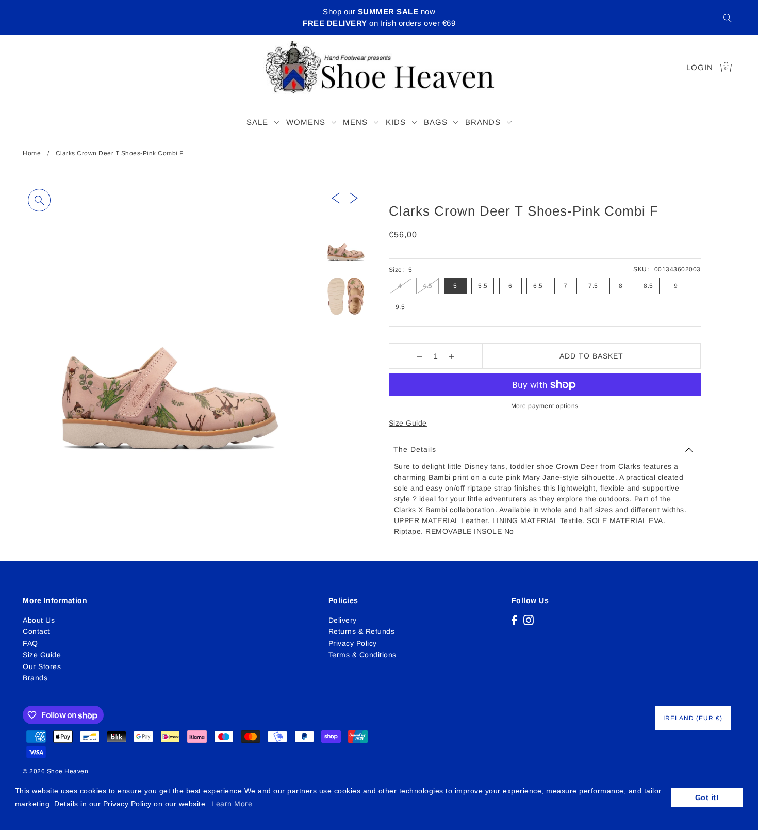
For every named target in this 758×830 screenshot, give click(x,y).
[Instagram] (528, 619)
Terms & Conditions (362, 654)
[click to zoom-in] (39, 200)
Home (32, 153)
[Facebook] (514, 619)
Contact (36, 631)
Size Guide (408, 423)
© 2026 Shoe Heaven (55, 771)
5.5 (483, 285)
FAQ (30, 643)
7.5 (593, 285)
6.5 (538, 285)
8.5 (648, 285)
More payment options (545, 406)
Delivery (342, 620)
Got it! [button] (707, 797)
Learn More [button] (231, 804)
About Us (39, 620)
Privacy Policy (352, 643)
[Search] (727, 17)
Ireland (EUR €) (692, 718)
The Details (414, 449)
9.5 (400, 307)
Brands (35, 678)
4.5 (428, 285)
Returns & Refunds (361, 631)
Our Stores (42, 666)
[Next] (353, 197)
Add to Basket (591, 356)
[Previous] (335, 197)
